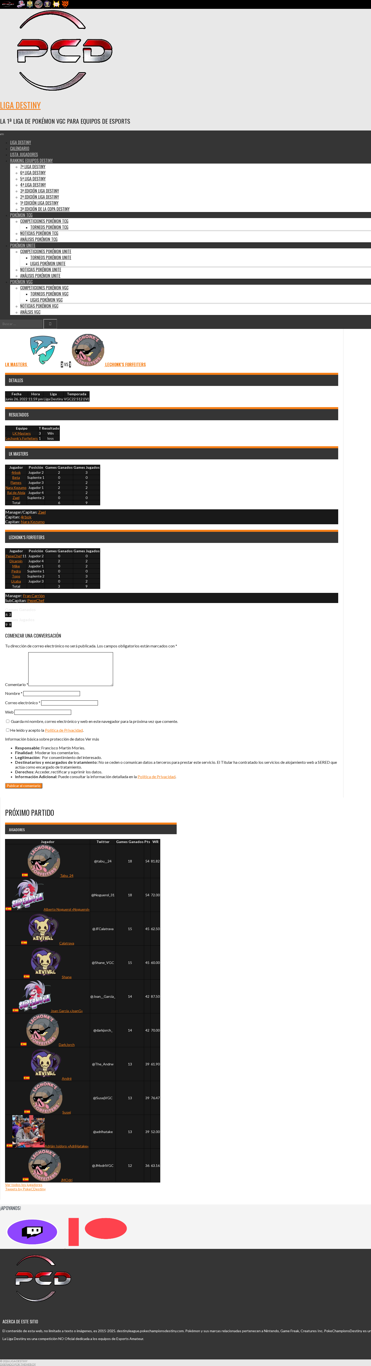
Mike (16, 566)
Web (9, 712)
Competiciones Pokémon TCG (44, 221)
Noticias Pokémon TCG (39, 233)
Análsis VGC (30, 312)
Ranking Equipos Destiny (31, 160)
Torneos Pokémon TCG (49, 227)
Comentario (16, 684)
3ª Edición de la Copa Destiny (45, 209)
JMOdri (66, 1180)
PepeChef (14, 556)
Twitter (103, 841)
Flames (16, 482)
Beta (16, 477)
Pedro (16, 571)
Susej (66, 1112)
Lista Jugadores (24, 154)
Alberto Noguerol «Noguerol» (67, 909)
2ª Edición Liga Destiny (39, 197)
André (67, 1078)
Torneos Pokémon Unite (50, 257)
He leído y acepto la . (47, 730)
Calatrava (66, 943)
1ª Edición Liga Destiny (39, 203)
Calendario (19, 148)
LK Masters (22, 433)
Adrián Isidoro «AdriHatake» (67, 1146)
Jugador (16, 467)
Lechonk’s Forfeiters (22, 438)
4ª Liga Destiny (33, 185)
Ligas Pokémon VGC (46, 300)
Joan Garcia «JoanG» (67, 1011)
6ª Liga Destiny (33, 173)
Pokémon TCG (21, 215)
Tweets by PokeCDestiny (25, 1189)
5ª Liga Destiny (33, 179)
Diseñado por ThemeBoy (18, 1364)
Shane (67, 977)
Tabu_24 (66, 875)
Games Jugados (86, 467)
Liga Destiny (20, 105)
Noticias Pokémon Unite (40, 270)
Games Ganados (59, 467)
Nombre (13, 693)
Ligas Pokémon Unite (47, 263)
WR (155, 841)
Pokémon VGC (21, 282)
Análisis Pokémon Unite (40, 276)
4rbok (16, 472)
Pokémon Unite (22, 245)
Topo (16, 576)
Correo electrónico (22, 702)
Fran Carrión (34, 595)
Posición (36, 467)
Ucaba (16, 581)
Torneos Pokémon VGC (49, 294)
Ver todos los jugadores (23, 1185)
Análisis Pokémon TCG (39, 239)
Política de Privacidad (64, 730)
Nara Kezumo (16, 487)
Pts (147, 841)
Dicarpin (16, 561)
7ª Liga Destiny (32, 167)
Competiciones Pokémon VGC (44, 288)
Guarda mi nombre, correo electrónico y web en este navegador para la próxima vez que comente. (94, 721)
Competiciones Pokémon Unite (45, 251)
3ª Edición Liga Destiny (39, 191)
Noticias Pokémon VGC (39, 306)
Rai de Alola (16, 492)
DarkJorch (67, 1044)
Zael (16, 497)
